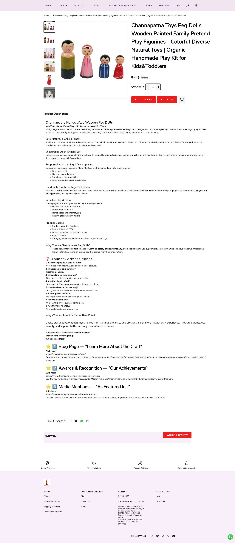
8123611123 (123, 496)
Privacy (47, 496)
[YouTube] (175, 536)
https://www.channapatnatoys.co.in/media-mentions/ (71, 394)
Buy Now (167, 99)
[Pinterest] (169, 536)
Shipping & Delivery (52, 507)
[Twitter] (159, 536)
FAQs (83, 507)
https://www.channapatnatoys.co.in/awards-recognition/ (73, 375)
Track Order (163, 5)
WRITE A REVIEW (177, 435)
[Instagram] (164, 536)
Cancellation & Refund (53, 512)
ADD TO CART (143, 99)
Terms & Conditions (52, 501)
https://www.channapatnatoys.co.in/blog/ (66, 354)
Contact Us (85, 501)
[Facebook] (153, 536)
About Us (85, 496)
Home (46, 15)
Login (177, 5)
